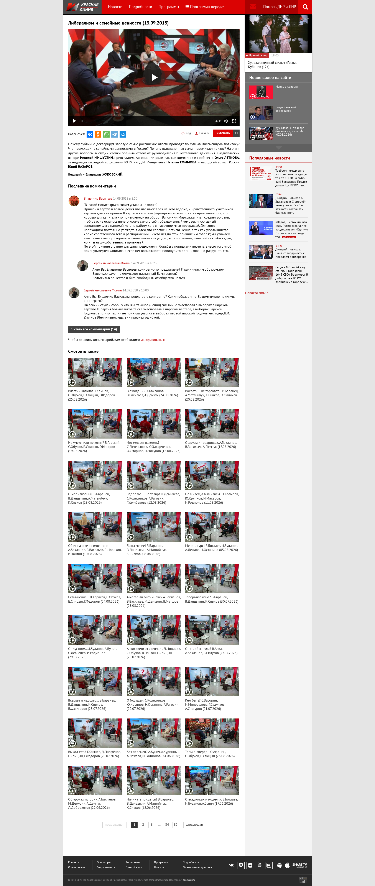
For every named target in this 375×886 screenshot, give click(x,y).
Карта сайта (189, 880)
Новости (115, 7)
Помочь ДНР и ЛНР (279, 7)
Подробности (140, 7)
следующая (194, 825)
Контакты (73, 862)
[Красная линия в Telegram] (241, 865)
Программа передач (207, 7)
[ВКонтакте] (90, 134)
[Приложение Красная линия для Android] (279, 865)
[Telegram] (114, 134)
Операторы (104, 862)
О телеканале (76, 867)
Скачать (204, 133)
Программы (169, 7)
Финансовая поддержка (197, 867)
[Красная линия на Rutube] (269, 865)
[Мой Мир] (123, 134)
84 (167, 825)
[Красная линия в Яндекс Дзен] (250, 865)
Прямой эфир (133, 867)
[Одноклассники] (98, 134)
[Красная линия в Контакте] (231, 865)
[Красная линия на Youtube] (259, 865)
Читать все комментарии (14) (94, 329)
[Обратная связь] (253, 7)
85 (176, 825)
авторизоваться (153, 340)
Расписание (132, 862)
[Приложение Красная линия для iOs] (287, 865)
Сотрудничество (106, 867)
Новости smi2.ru (257, 293)
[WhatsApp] (106, 134)
